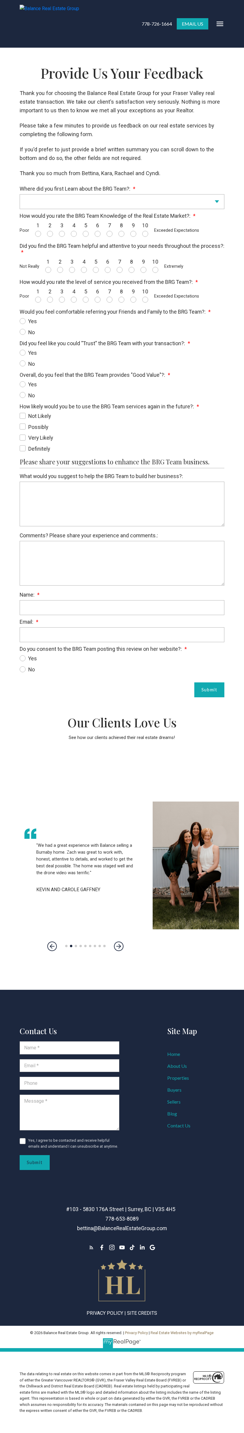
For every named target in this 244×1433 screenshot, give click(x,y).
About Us (177, 1066)
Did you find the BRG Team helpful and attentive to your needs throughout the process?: (122, 246)
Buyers (174, 1090)
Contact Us (178, 1125)
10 (145, 225)
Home (173, 1054)
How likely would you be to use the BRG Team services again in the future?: (107, 406)
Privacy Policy (105, 1313)
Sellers (174, 1101)
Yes (32, 321)
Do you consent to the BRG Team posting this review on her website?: (101, 649)
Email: (27, 622)
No (31, 332)
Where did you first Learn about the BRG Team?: (76, 189)
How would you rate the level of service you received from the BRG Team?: (107, 282)
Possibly (38, 427)
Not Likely (39, 416)
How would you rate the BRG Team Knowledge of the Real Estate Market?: (106, 216)
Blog (172, 1113)
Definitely (39, 449)
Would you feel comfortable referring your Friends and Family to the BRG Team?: (113, 312)
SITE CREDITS (142, 1313)
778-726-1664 (157, 24)
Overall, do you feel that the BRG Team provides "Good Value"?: (93, 375)
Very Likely (40, 438)
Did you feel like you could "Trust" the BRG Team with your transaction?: (103, 343)
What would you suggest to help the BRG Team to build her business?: (101, 476)
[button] (157, 24)
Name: (28, 595)
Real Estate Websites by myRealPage (182, 1333)
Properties (178, 1078)
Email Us (192, 24)
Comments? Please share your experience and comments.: (89, 535)
